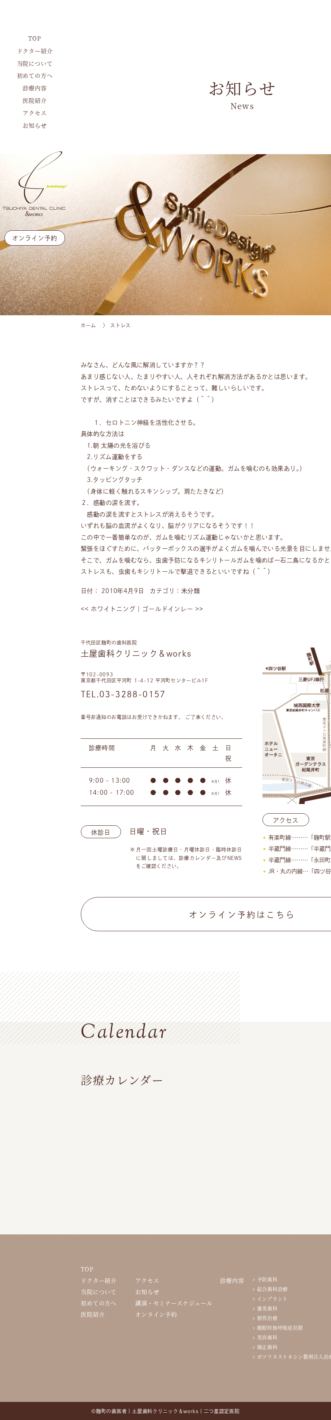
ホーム (88, 325)
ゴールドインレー (172, 609)
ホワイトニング (108, 609)
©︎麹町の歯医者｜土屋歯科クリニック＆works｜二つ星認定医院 (165, 1411)
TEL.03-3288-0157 (123, 694)
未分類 (191, 591)
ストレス (120, 325)
